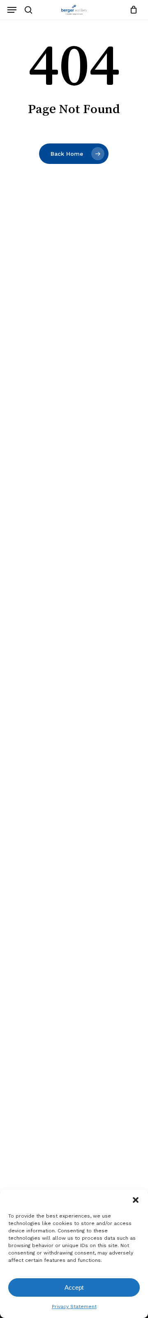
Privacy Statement (74, 1306)
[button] (136, 1200)
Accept (74, 1287)
